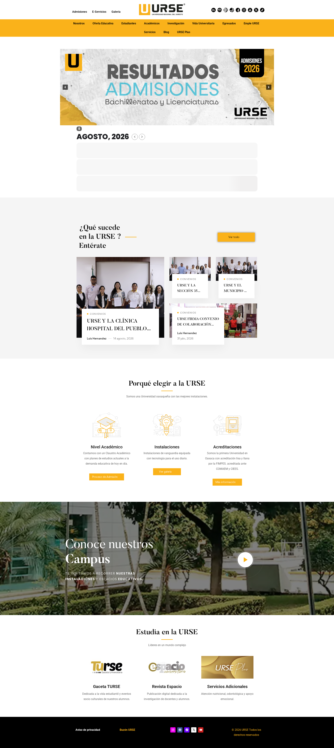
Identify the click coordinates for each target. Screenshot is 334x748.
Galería (116, 11)
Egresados (229, 23)
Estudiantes (128, 23)
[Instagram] (173, 730)
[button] (79, 23)
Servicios (150, 32)
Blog (166, 32)
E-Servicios (99, 11)
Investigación (176, 23)
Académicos (152, 23)
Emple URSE (251, 23)
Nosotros (79, 23)
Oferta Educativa (103, 23)
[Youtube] (200, 730)
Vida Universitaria (203, 23)
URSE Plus (183, 32)
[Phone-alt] (232, 10)
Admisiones (79, 11)
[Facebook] (179, 730)
